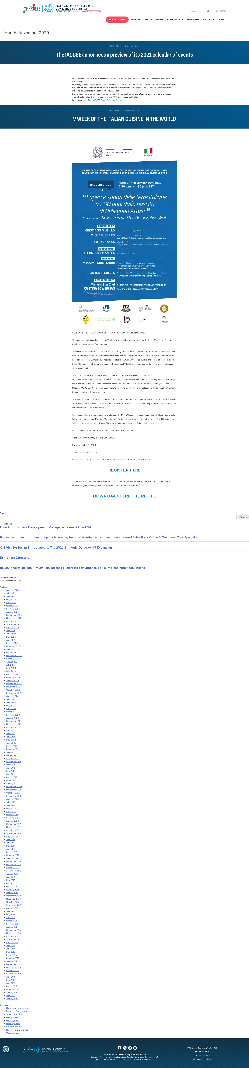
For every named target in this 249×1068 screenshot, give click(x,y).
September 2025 (14, 624)
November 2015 (13, 967)
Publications (209, 19)
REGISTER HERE (124, 470)
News (181, 19)
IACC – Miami (115, 46)
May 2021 (10, 771)
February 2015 (12, 989)
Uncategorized (13, 1020)
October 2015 (12, 970)
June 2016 (10, 949)
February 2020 (13, 818)
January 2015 (12, 992)
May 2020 (11, 808)
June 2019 (10, 842)
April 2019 (10, 849)
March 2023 (12, 711)
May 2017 (10, 914)
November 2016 (13, 933)
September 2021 (13, 761)
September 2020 (14, 796)
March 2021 (11, 777)
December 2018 (13, 861)
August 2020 (12, 799)
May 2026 (11, 599)
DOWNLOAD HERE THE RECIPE (124, 496)
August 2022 (12, 730)
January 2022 (12, 752)
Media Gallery (193, 19)
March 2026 (12, 605)
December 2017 (13, 896)
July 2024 (11, 665)
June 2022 (11, 736)
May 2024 (11, 668)
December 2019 (13, 824)
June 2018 (10, 877)
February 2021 (12, 780)
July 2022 (10, 733)
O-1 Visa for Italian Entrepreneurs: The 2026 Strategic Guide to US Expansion (56, 547)
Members (160, 19)
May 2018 (10, 880)
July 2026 (10, 593)
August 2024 (12, 662)
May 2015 (10, 980)
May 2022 (11, 740)
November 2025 (14, 618)
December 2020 (14, 786)
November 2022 (14, 724)
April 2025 (11, 640)
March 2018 (11, 886)
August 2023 (12, 696)
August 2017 (12, 908)
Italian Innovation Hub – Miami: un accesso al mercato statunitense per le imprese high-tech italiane (72, 568)
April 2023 (11, 708)
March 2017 (11, 920)
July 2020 (10, 802)
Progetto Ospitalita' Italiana (19, 1011)
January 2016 (12, 961)
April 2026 (11, 602)
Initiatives (172, 19)
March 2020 (12, 814)
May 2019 (10, 846)
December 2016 (13, 930)
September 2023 (14, 693)
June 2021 (10, 768)
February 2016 (12, 958)
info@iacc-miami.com (202, 1059)
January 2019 (12, 858)
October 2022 (13, 727)
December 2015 (13, 964)
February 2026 (13, 609)
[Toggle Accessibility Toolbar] (6, 1049)
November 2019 (13, 827)
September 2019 (13, 833)
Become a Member (117, 19)
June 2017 (10, 911)
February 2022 (13, 749)
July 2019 (10, 839)
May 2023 (11, 705)
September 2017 (13, 905)
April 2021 (10, 774)
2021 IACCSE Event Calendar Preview (105, 100)
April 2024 (11, 671)
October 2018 (12, 867)
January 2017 (12, 927)
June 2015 (10, 977)
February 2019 (12, 855)
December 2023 (14, 683)
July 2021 (10, 765)
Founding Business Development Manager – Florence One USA (45, 527)
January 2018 (12, 892)
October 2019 (12, 830)
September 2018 (13, 871)
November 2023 (13, 687)
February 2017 (12, 924)
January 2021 (12, 783)
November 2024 (14, 655)
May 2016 (10, 952)
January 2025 (12, 649)
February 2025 (13, 646)
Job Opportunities (14, 1014)
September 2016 (13, 939)
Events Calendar (13, 1027)
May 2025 (11, 637)
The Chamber (136, 19)
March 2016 (11, 955)
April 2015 (10, 983)
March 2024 (12, 674)
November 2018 (13, 864)
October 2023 (13, 690)
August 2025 (12, 627)
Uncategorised (13, 1033)
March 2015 (11, 986)
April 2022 (11, 743)
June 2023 (11, 702)
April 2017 (10, 917)
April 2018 (10, 883)
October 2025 (13, 621)
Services (149, 19)
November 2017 (13, 899)
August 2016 (12, 942)
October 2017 (12, 902)
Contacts (222, 19)
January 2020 (12, 821)
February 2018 (12, 889)
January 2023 (12, 718)
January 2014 (12, 998)
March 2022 (12, 746)
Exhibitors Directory (14, 557)
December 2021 (13, 755)
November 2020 (14, 789)
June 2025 (11, 634)
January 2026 (12, 612)
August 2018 (12, 874)
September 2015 (13, 973)
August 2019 (12, 836)
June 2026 (11, 596)
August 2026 (12, 590)
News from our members (17, 1008)
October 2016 (12, 936)
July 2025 (10, 630)
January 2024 (12, 680)
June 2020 (11, 805)
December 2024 (14, 652)
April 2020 (11, 811)
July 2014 (10, 995)
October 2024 (13, 658)
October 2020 (13, 793)
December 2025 (14, 615)
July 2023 (10, 699)
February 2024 (13, 677)
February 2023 (13, 715)
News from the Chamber (17, 1030)
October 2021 (12, 758)
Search (3, 513)
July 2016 (10, 945)
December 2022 (14, 721)
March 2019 (11, 852)
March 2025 (12, 643)
